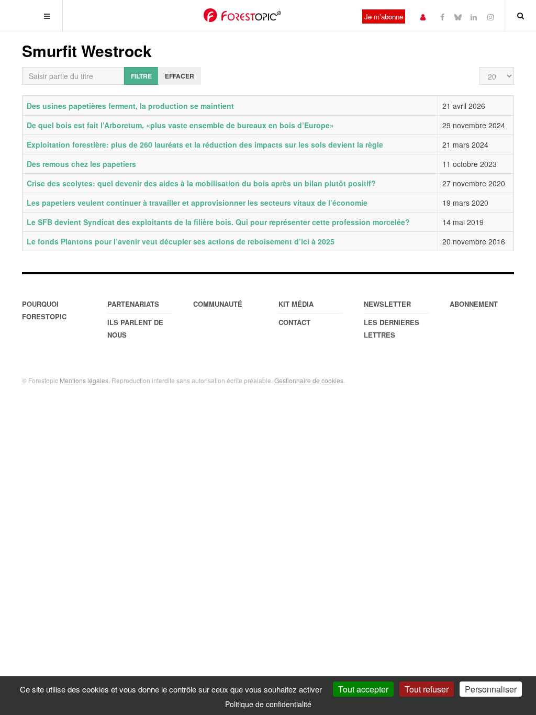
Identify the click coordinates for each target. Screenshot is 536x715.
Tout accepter (363, 689)
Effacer (179, 76)
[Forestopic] (242, 15)
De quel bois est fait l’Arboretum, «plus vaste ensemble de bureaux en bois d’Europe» (180, 125)
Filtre (141, 76)
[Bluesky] (458, 16)
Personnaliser (491, 689)
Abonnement (474, 304)
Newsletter (387, 304)
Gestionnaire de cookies (308, 380)
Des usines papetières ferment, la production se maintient (130, 105)
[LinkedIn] (473, 16)
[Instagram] (490, 16)
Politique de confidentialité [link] (268, 704)
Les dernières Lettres (391, 328)
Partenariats (133, 304)
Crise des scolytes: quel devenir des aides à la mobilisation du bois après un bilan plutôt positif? (201, 183)
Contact (294, 322)
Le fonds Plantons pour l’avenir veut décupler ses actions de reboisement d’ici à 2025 (180, 241)
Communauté (217, 304)
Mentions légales (84, 380)
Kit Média (296, 304)
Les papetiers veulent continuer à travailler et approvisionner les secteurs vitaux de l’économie (197, 202)
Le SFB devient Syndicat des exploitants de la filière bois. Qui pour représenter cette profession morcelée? (218, 222)
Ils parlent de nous (135, 328)
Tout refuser (427, 689)
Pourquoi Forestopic (44, 310)
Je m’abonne (383, 16)
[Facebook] (442, 16)
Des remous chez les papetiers (81, 164)
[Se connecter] (423, 16)
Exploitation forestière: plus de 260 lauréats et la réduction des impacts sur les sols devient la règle (205, 144)
